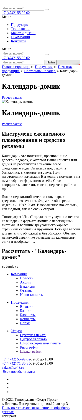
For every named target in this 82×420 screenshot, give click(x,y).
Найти (51, 62)
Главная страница (16, 67)
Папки (25, 323)
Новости (26, 278)
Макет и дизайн (23, 33)
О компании (20, 37)
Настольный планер (40, 71)
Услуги (16, 331)
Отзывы (26, 290)
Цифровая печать (33, 339)
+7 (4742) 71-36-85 (16, 363)
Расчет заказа (12, 97)
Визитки (26, 306)
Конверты (28, 319)
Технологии (20, 29)
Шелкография (30, 351)
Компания (19, 274)
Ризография (29, 347)
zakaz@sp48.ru (13, 367)
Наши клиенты (32, 295)
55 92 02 (16, 13)
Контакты (18, 41)
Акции (25, 282)
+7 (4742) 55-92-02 (16, 359)
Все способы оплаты (19, 372)
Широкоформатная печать (40, 343)
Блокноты (28, 315)
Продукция (19, 25)
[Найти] (47, 9)
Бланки (25, 311)
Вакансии (27, 286)
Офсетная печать (33, 335)
